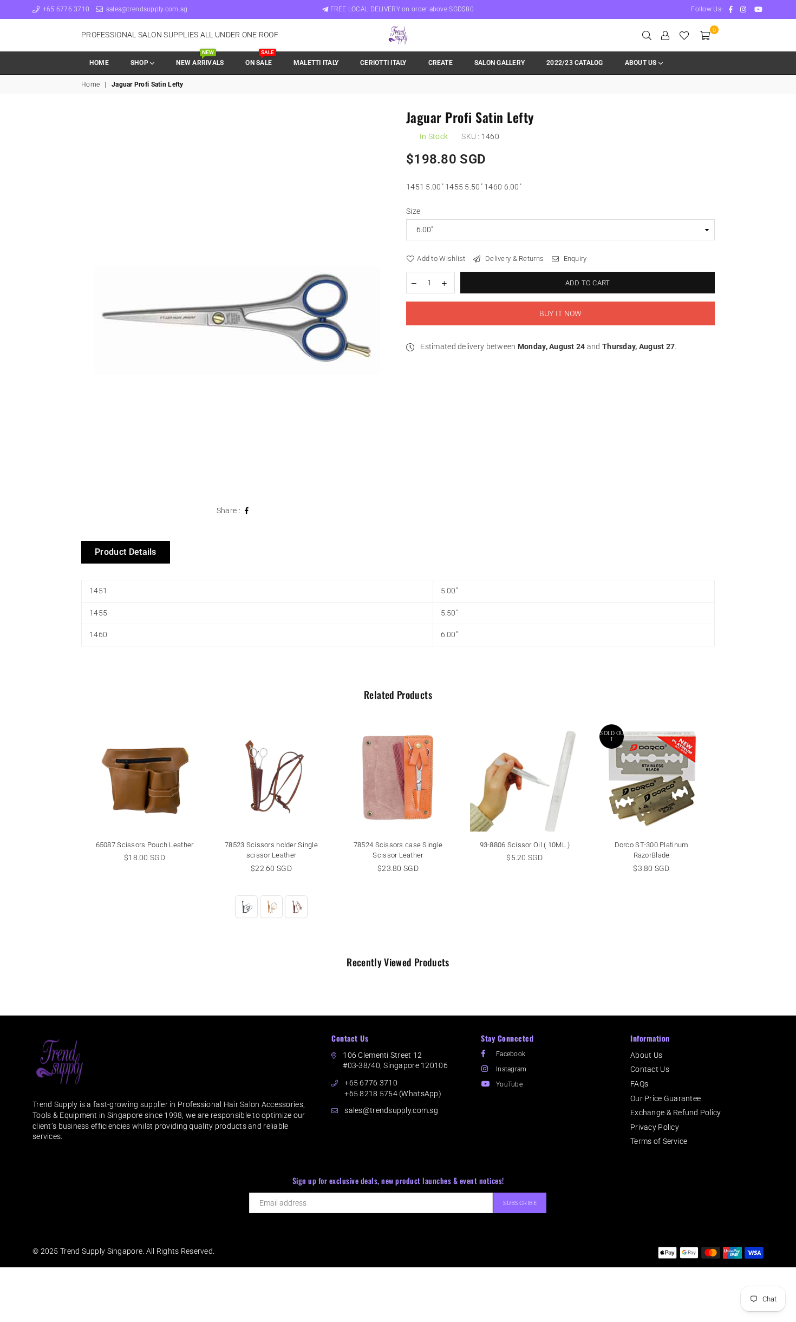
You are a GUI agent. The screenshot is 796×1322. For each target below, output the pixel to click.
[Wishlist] (684, 35)
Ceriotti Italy (383, 63)
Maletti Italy (315, 63)
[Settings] (665, 35)
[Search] (646, 35)
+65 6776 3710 (65, 9)
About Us (646, 1055)
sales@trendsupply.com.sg (145, 9)
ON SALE (259, 59)
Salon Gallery (499, 63)
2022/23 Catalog (574, 63)
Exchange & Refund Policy (675, 1112)
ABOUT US (641, 63)
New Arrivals (200, 59)
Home (99, 63)
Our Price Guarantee (665, 1098)
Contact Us (649, 1069)
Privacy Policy (654, 1127)
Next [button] (726, 832)
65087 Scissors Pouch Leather (145, 845)
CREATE (440, 63)
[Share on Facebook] (247, 511)
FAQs (639, 1083)
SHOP (140, 63)
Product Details (125, 552)
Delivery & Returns (514, 258)
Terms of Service (658, 1141)
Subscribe (520, 1203)
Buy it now (560, 313)
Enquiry (574, 258)
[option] (235, 302)
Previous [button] (69, 832)
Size (413, 211)
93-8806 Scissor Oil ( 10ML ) (525, 845)
